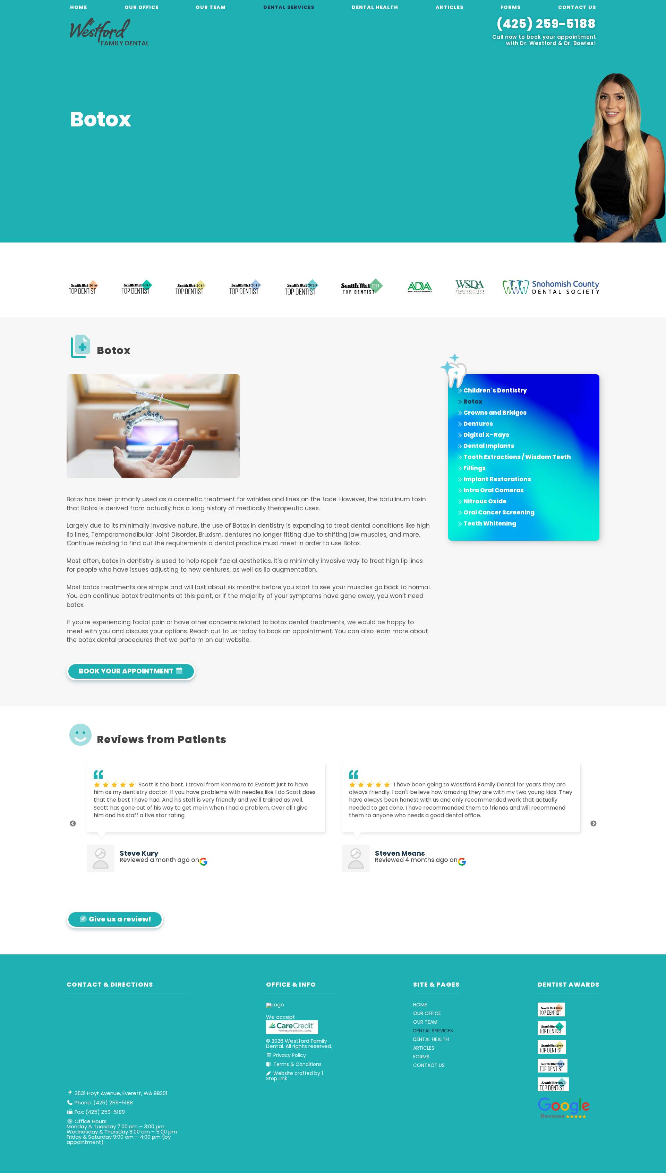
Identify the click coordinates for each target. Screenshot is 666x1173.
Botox (472, 402)
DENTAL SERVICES (288, 7)
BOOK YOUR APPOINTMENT (127, 671)
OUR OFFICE (142, 7)
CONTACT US (577, 7)
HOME (78, 7)
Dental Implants (488, 446)
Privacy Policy (289, 1055)
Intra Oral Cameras (493, 491)
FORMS (511, 7)
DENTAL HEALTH (375, 7)
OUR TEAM (211, 7)
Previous (72, 823)
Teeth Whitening (489, 524)
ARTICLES (449, 7)
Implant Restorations (496, 480)
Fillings (474, 468)
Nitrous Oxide (484, 502)
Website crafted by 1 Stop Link (294, 1076)
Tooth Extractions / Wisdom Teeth (516, 457)
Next (593, 823)
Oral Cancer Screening (498, 513)
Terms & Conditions (297, 1064)
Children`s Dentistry (494, 391)
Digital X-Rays (485, 435)
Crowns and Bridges (494, 413)
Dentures (477, 424)
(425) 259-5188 (546, 25)
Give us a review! (119, 919)
